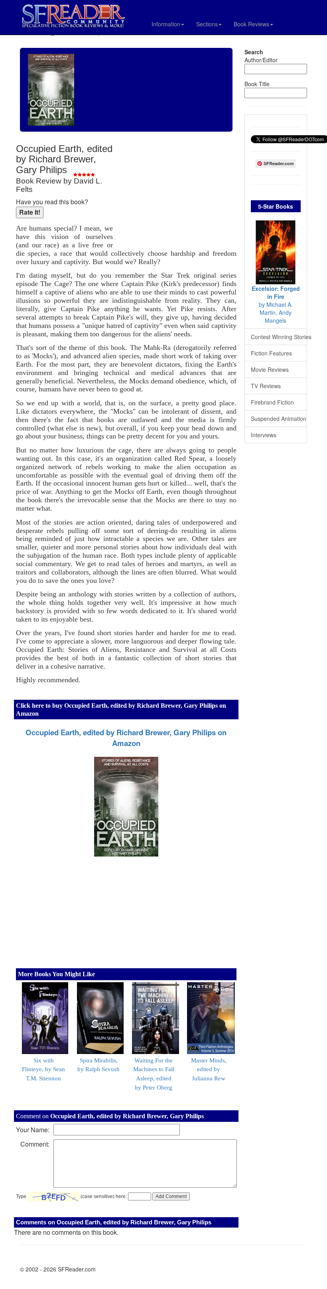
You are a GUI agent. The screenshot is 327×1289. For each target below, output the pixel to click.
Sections (207, 24)
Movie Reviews (270, 369)
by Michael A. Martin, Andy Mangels (276, 304)
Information (166, 24)
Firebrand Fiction (272, 402)
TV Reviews (266, 386)
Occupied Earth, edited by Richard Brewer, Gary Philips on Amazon (126, 737)
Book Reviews (251, 24)
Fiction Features (271, 353)
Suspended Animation (278, 418)
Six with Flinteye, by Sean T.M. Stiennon (43, 1069)
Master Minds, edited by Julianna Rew (209, 1069)
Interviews (263, 435)
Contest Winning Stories (279, 337)
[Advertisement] (176, 195)
